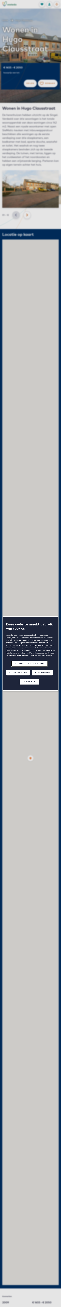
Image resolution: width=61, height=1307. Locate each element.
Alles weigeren (42, 672)
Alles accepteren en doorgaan (29, 663)
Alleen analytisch (18, 672)
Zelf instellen (29, 681)
